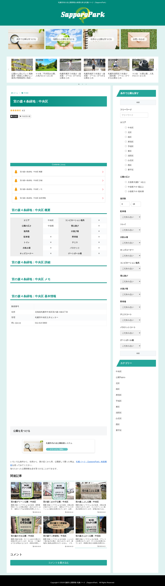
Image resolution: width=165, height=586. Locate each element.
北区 (130, 132)
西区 (130, 165)
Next (156, 69)
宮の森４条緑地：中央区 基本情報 (33, 198)
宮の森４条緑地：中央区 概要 (31, 172)
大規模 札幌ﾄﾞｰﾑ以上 (137, 182)
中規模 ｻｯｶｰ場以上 (136, 187)
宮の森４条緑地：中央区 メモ (31, 189)
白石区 (131, 160)
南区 (130, 137)
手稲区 (131, 146)
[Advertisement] (58, 143)
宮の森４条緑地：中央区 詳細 (31, 180)
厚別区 (131, 142)
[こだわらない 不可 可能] (130, 281)
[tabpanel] (22, 69)
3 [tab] (86, 84)
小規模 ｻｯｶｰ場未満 (136, 191)
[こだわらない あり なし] (130, 217)
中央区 (15, 116)
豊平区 (131, 170)
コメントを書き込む (58, 562)
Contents (56, 164)
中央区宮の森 (26, 116)
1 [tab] (79, 84)
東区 (130, 151)
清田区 (131, 156)
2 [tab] (82, 84)
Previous (8, 69)
